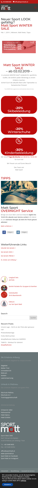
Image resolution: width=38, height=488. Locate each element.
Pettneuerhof (5, 412)
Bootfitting (15, 471)
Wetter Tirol (5, 368)
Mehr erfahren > (7, 226)
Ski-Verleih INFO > (7, 252)
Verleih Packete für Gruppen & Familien (23, 286)
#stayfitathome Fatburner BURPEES (13, 339)
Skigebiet (4, 366)
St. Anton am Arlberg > (9, 260)
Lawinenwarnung (7, 378)
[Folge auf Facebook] (4, 232)
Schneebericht (6, 371)
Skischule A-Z (5, 395)
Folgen (10, 232)
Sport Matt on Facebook (9, 456)
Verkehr (3, 376)
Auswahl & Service (28, 471)
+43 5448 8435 (7, 2)
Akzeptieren (7, 484)
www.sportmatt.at (7, 453)
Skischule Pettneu (7, 393)
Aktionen (14, 32)
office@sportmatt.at (8, 451)
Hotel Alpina (5, 415)
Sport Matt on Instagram (9, 458)
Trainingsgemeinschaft (9, 397)
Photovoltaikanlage (7, 333)
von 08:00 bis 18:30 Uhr (22, 157)
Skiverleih (4, 471)
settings (23, 481)
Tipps (29, 32)
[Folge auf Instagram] (18, 232)
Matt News (22, 32)
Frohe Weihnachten (8, 336)
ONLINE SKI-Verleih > (8, 248)
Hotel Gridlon (5, 417)
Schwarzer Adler (7, 410)
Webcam (4, 373)
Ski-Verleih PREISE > (8, 256)
